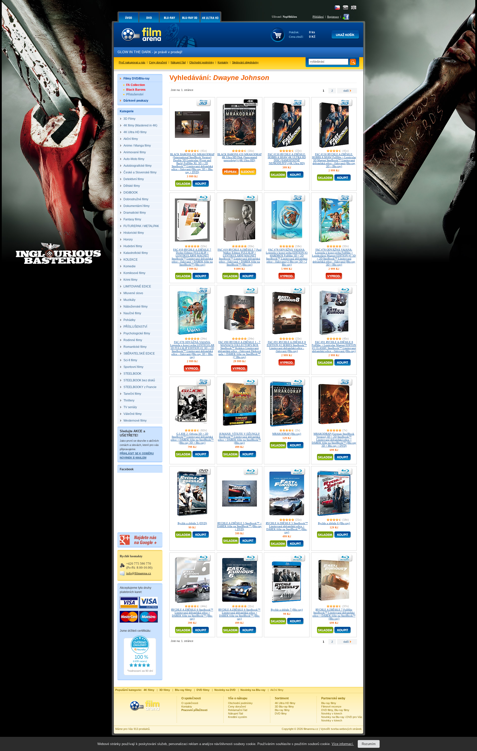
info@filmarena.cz (138, 573)
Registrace (333, 16)
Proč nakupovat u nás (132, 62)
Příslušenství (134, 94)
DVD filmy (281, 713)
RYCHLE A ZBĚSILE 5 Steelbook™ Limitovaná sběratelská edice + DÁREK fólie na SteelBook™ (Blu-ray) (287, 528)
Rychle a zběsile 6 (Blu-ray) (334, 523)
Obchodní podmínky (201, 62)
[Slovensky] (345, 7)
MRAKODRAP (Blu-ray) (286, 433)
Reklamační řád (237, 710)
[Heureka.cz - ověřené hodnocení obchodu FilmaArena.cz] (140, 674)
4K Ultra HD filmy (285, 703)
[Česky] (337, 7)
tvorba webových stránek (346, 728)
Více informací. (343, 744)
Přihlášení (318, 16)
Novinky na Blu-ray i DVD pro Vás (341, 716)
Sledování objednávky (245, 62)
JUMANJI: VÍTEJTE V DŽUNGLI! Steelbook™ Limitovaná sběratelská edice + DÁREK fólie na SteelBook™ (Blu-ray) (239, 438)
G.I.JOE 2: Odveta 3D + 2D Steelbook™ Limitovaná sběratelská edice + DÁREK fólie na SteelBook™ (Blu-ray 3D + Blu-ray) (192, 438)
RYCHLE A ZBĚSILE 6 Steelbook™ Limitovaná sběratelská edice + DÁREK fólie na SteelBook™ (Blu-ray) (192, 614)
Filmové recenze (331, 706)
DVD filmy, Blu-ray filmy (335, 710)
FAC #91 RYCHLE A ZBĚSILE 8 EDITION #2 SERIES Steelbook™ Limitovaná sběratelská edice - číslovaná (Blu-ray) (287, 347)
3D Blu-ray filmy (284, 706)
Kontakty (223, 62)
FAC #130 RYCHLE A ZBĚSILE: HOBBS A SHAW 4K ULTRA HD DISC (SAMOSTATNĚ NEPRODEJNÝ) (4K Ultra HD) (287, 159)
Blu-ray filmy (282, 710)
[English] (354, 7)
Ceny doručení (158, 62)
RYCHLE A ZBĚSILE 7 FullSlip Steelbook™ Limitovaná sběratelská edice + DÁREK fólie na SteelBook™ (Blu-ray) (334, 614)
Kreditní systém (237, 716)
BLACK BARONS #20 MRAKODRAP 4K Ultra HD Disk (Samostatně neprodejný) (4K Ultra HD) (239, 157)
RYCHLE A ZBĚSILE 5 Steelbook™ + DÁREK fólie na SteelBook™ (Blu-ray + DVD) (239, 526)
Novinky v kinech (331, 713)
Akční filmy (276, 689)
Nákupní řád (178, 62)
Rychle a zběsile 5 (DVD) (192, 523)
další (346, 90)
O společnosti (189, 703)
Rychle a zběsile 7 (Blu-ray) (287, 609)
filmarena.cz (311, 728)
